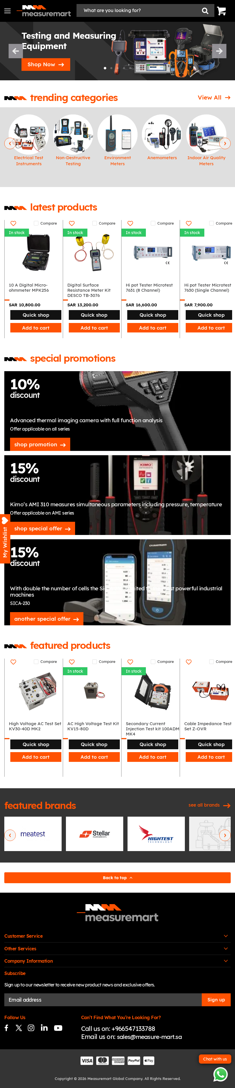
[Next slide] (219, 51)
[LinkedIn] (43, 1028)
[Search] (205, 10)
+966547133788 (133, 1029)
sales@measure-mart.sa (149, 1036)
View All (210, 97)
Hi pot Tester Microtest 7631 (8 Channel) (149, 288)
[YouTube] (55, 1028)
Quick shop (36, 315)
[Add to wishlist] (13, 223)
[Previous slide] (16, 51)
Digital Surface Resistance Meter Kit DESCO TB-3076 (89, 290)
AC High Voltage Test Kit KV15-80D (93, 726)
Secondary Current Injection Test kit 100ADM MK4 (152, 729)
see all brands (204, 805)
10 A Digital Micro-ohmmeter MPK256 (29, 288)
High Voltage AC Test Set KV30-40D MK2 (35, 726)
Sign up (216, 1000)
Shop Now (41, 64)
